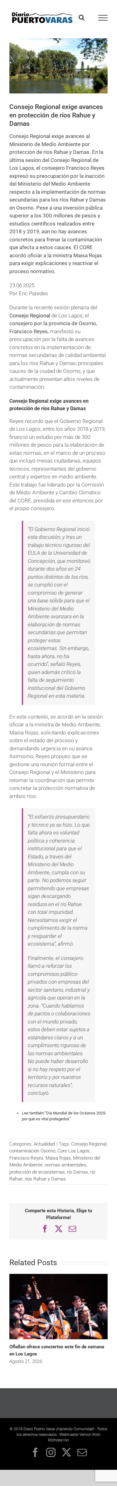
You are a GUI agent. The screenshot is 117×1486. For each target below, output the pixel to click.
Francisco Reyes (26, 1158)
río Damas (77, 1172)
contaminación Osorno (32, 1151)
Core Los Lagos (73, 1151)
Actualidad (44, 1144)
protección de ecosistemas (37, 1172)
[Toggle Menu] (103, 18)
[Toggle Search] (82, 17)
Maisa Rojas (58, 1158)
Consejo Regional (29, 315)
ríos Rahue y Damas (45, 1179)
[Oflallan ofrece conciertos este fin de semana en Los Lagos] (58, 1276)
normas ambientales (65, 1165)
